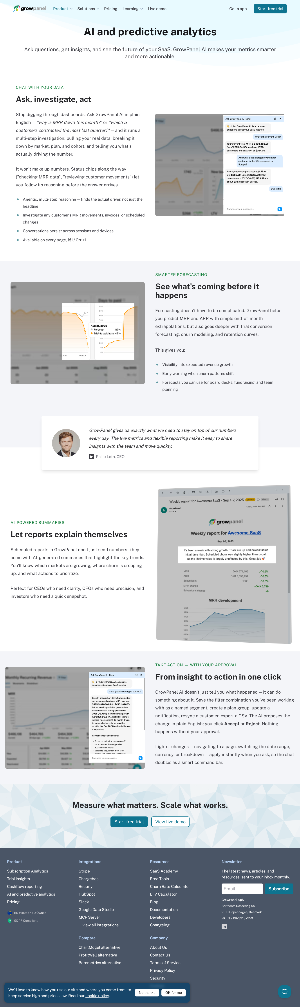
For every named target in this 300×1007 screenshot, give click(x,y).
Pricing (110, 8)
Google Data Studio (96, 909)
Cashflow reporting (24, 886)
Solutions (86, 8)
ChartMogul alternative (99, 947)
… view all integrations (99, 925)
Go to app (238, 8)
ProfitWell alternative (98, 955)
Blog (154, 902)
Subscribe (278, 888)
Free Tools (159, 878)
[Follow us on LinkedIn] (224, 926)
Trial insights (18, 878)
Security (157, 978)
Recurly (86, 886)
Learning (131, 8)
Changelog (160, 925)
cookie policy (97, 995)
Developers (160, 917)
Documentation (164, 909)
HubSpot (87, 894)
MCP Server (89, 917)
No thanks (147, 993)
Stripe (84, 871)
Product (60, 8)
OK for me (173, 993)
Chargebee (89, 878)
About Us (158, 947)
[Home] (29, 8)
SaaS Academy (164, 871)
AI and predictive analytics (31, 894)
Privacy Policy (162, 970)
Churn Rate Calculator (170, 886)
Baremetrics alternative (100, 962)
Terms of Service (165, 962)
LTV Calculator (163, 894)
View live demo (170, 821)
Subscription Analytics (27, 871)
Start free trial (270, 8)
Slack (84, 902)
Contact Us (160, 955)
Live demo (157, 8)
